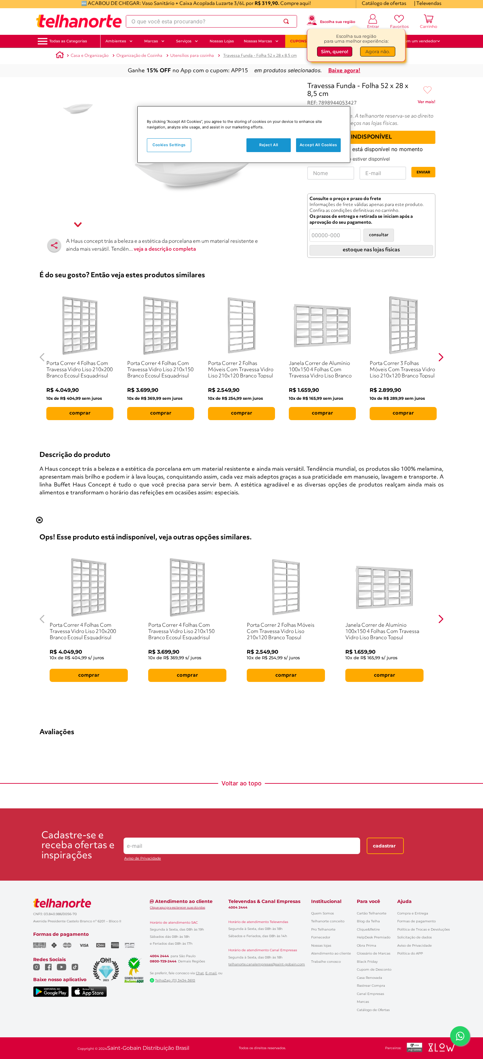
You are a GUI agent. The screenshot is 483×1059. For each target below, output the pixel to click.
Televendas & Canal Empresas (264, 901)
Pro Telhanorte (323, 929)
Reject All (268, 145)
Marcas (363, 1002)
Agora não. (377, 52)
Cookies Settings (169, 145)
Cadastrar (384, 846)
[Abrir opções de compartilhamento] (54, 245)
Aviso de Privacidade (142, 858)
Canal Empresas (370, 994)
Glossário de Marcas (373, 953)
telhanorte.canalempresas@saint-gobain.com (266, 964)
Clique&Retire (368, 929)
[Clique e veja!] (426, 103)
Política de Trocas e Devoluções (423, 929)
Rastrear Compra (371, 985)
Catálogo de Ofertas (373, 1010)
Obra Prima (366, 945)
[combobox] (211, 21)
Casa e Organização (89, 56)
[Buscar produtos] (287, 21)
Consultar (378, 235)
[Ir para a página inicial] (79, 21)
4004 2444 (159, 956)
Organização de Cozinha (139, 56)
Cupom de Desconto (374, 969)
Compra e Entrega (412, 913)
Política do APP (410, 953)
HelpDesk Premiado (373, 937)
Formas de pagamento (416, 921)
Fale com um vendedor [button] (415, 41)
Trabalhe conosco (326, 961)
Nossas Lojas (222, 41)
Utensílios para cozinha (192, 56)
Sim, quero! (334, 52)
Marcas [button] (151, 41)
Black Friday (367, 961)
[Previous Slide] (42, 357)
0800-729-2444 (163, 961)
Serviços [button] (184, 41)
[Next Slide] (441, 357)
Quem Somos (322, 913)
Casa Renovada (369, 978)
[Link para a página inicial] (59, 55)
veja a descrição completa (165, 249)
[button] (68, 41)
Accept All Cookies (318, 145)
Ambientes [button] (115, 41)
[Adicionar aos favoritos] (427, 90)
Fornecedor (320, 937)
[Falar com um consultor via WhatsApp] (460, 1036)
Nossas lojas (321, 945)
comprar (80, 413)
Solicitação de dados (414, 937)
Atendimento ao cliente (331, 953)
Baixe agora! (344, 71)
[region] (244, 134)
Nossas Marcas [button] (258, 41)
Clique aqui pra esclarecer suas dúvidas (177, 907)
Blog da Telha (368, 921)
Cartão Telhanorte (371, 913)
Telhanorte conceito (327, 921)
